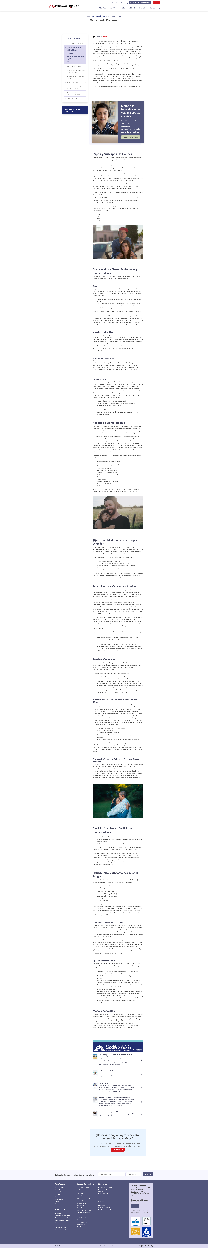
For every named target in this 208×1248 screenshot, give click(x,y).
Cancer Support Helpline (83, 1187)
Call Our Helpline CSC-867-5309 (140, 3)
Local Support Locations (107, 3)
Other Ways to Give (103, 1196)
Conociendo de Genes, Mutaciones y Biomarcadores (74, 49)
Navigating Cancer (115, 16)
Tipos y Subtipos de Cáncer (75, 43)
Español (105, 36)
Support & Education (85, 1184)
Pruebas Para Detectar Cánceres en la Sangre (74, 93)
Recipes (79, 1220)
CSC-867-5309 (134, 1192)
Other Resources (81, 1227)
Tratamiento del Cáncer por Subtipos (75, 77)
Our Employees (59, 1192)
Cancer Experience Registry (62, 1220)
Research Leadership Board (62, 1218)
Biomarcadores (74, 62)
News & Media (59, 1199)
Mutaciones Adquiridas (76, 56)
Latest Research (59, 1213)
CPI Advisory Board (60, 1227)
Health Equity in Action (61, 1189)
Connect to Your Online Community (83, 1192)
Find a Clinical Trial (82, 1222)
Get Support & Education (128, 8)
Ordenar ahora (118, 1150)
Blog (78, 1215)
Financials (58, 1197)
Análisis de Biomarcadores (75, 66)
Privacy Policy (98, 1245)
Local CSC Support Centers (84, 1189)
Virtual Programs (81, 1217)
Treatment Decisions (82, 1205)
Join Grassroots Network (105, 1187)
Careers (57, 1201)
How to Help (143, 8)
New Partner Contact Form (105, 1210)
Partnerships (101, 1205)
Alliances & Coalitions (104, 1207)
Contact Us (58, 1204)
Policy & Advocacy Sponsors (63, 1230)
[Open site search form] (159, 8)
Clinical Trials (80, 1208)
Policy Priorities (59, 1222)
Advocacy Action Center (61, 1225)
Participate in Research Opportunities (104, 1190)
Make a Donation (103, 1193)
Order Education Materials (84, 1212)
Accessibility (116, 1245)
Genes (71, 53)
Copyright (89, 1245)
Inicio (89, 16)
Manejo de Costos (72, 98)
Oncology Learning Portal (84, 1210)
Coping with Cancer (82, 1200)
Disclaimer (107, 1245)
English (98, 36)
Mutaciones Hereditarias (77, 59)
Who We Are (103, 8)
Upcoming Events (82, 1224)
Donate (155, 3)
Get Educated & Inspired (83, 1198)
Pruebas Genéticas (72, 82)
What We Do (113, 8)
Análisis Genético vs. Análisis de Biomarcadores (76, 87)
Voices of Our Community (84, 1196)
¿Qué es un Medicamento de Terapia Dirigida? (76, 71)
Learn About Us (59, 1187)
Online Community (122, 3)
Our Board (58, 1194)
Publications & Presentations (63, 1215)
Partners (153, 8)
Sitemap (82, 1245)
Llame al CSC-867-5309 (130, 137)
